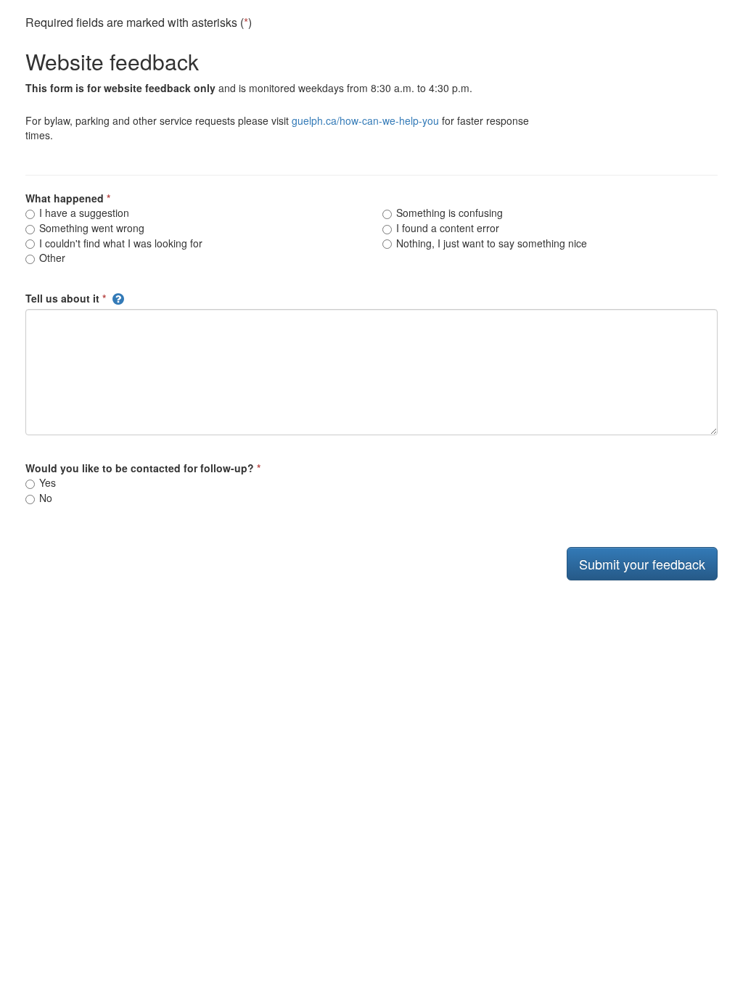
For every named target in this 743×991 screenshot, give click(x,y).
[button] (118, 298)
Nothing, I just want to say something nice (490, 243)
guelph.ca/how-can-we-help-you (365, 120)
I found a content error (446, 228)
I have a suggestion (82, 212)
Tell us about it (62, 298)
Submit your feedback (642, 563)
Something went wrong (90, 228)
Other (50, 257)
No (44, 497)
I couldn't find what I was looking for (119, 243)
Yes (46, 482)
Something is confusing (448, 212)
